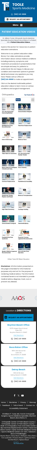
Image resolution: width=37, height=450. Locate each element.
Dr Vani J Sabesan (28, 432)
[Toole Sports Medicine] (18, 6)
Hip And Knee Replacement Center (14, 428)
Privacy (23, 402)
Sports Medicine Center (11, 432)
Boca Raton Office (18, 347)
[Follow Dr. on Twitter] (18, 396)
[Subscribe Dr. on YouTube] (22, 396)
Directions (18, 310)
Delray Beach (18, 369)
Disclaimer (13, 402)
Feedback (6, 405)
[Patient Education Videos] (18, 177)
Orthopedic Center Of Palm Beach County (18, 422)
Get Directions (18, 335)
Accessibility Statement (18, 408)
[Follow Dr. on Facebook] (14, 396)
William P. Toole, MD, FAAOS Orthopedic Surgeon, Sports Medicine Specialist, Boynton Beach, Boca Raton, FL (18, 416)
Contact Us (30, 405)
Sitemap (32, 402)
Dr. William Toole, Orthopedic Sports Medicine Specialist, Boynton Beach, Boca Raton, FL (17, 39)
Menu (15, 25)
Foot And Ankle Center (27, 426)
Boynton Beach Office (18, 325)
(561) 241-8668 (20, 14)
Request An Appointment (20, 19)
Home (3, 402)
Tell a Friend (18, 405)
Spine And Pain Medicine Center (24, 430)
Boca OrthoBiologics (18, 434)
